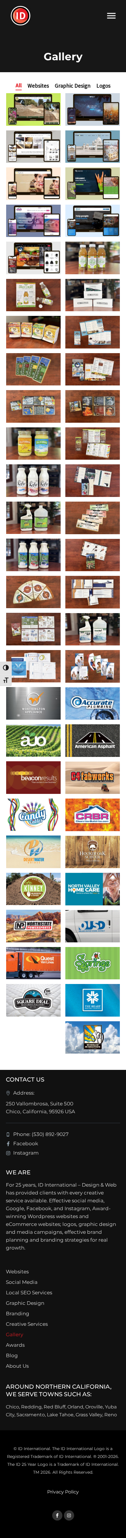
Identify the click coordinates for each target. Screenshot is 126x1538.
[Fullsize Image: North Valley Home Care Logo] (92, 889)
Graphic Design (25, 1303)
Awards (15, 1345)
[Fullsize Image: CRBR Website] (33, 221)
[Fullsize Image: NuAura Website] (33, 183)
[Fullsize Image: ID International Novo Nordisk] (33, 666)
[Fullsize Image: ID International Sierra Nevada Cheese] (33, 629)
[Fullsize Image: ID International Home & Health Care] (92, 666)
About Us (17, 1366)
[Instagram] (69, 1515)
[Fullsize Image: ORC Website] (92, 221)
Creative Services (27, 1324)
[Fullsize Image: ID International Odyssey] (92, 480)
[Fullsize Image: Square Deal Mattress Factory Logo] (33, 1000)
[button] (19, 85)
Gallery (14, 1334)
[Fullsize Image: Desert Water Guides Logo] (33, 852)
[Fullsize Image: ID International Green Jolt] (33, 518)
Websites (17, 1272)
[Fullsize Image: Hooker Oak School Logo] (92, 852)
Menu (111, 16)
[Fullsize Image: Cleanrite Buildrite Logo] (92, 815)
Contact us (25, 1079)
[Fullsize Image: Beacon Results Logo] (33, 777)
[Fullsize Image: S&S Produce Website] (92, 183)
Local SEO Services (29, 1292)
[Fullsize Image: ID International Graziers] (33, 369)
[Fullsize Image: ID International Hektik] (92, 295)
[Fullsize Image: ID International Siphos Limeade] (92, 258)
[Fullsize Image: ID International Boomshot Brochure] (92, 592)
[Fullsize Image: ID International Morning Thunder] (92, 369)
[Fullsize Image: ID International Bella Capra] (33, 592)
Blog (12, 1355)
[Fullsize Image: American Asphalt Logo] (92, 740)
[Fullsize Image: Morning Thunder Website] (33, 258)
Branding (17, 1313)
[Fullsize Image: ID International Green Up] (92, 629)
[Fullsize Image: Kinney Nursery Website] (33, 109)
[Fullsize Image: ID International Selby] (33, 332)
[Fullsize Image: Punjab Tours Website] (92, 146)
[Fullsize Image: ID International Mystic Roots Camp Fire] (92, 406)
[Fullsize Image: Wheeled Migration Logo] (92, 1037)
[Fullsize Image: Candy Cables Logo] (33, 815)
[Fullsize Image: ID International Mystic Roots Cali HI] (33, 406)
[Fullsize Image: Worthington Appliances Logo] (33, 703)
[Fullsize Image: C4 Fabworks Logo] (92, 778)
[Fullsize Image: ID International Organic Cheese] (92, 518)
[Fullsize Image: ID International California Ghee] (33, 443)
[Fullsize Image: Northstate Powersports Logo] (33, 926)
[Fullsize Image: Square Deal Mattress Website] (33, 146)
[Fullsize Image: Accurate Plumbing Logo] (92, 703)
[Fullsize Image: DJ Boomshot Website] (92, 109)
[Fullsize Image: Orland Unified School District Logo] (92, 926)
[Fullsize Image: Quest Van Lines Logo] (33, 963)
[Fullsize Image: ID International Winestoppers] (92, 555)
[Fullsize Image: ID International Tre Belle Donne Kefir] (33, 480)
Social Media (22, 1282)
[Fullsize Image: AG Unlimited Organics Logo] (33, 740)
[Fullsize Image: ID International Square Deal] (92, 332)
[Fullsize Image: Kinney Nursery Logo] (33, 889)
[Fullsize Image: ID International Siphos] (33, 295)
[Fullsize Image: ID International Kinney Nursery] (92, 443)
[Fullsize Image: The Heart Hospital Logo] (92, 1000)
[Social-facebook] (57, 1515)
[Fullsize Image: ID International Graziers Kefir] (33, 555)
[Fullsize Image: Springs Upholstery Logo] (92, 963)
